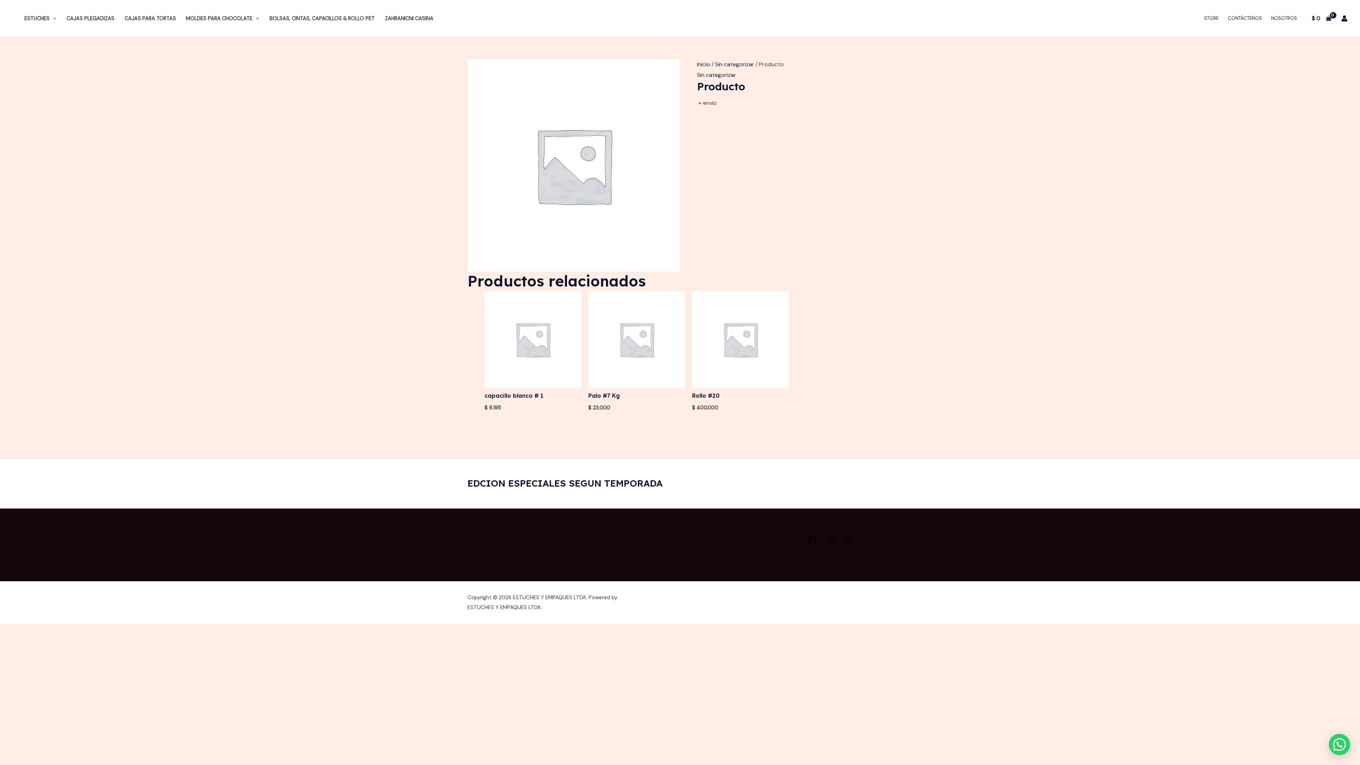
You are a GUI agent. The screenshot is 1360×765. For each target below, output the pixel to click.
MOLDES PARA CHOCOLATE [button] (219, 18)
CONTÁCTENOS (1245, 18)
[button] (53, 18)
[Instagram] (830, 540)
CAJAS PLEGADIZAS (90, 18)
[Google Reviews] (848, 540)
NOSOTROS (1284, 18)
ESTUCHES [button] (37, 18)
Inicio (703, 64)
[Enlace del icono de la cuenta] (1344, 18)
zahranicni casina (409, 18)
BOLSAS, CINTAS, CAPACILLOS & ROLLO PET (322, 18)
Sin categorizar (734, 64)
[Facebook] (812, 540)
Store (1211, 18)
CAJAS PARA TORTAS (150, 18)
